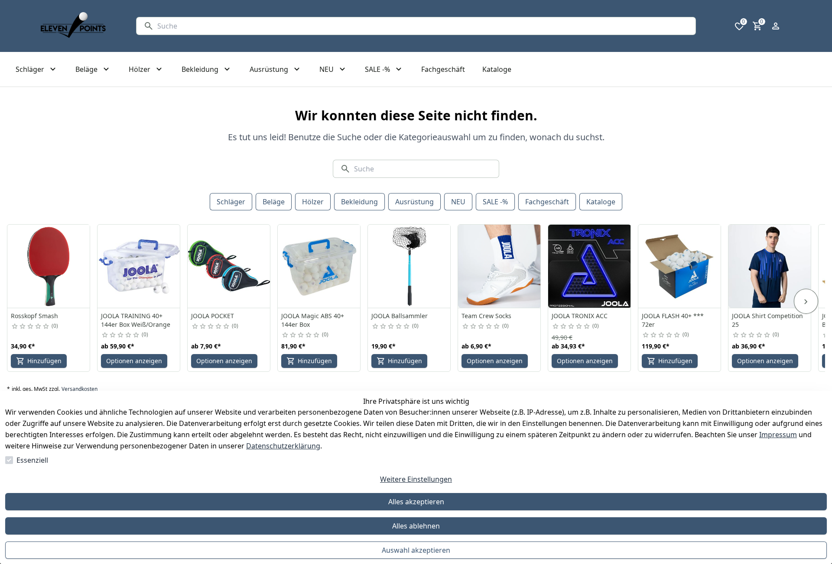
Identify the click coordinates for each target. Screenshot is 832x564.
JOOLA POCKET (212, 316)
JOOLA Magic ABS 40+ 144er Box (312, 320)
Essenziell (32, 460)
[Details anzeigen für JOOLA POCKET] (229, 266)
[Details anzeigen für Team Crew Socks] (499, 266)
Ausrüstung (414, 201)
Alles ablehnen (416, 526)
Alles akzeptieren (416, 501)
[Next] (806, 301)
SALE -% (495, 201)
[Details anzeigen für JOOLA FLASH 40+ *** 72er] (680, 266)
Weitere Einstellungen (416, 479)
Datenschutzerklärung (283, 446)
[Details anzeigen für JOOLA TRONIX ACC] (589, 266)
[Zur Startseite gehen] (73, 26)
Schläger (231, 201)
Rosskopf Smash (34, 316)
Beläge (274, 201)
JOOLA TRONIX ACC (580, 316)
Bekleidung (359, 201)
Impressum (778, 434)
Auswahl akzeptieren (416, 550)
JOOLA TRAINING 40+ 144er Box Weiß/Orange (135, 320)
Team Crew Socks (486, 316)
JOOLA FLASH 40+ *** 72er (673, 320)
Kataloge (600, 201)
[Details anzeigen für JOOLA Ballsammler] (409, 266)
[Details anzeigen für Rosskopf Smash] (49, 266)
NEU (458, 201)
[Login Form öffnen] (775, 26)
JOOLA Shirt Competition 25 (767, 320)
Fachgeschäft (547, 201)
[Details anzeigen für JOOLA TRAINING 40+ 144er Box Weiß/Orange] (139, 266)
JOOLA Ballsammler (399, 316)
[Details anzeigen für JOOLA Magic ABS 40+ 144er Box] (319, 266)
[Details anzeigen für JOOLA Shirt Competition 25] (770, 266)
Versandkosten (80, 389)
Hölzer (313, 201)
